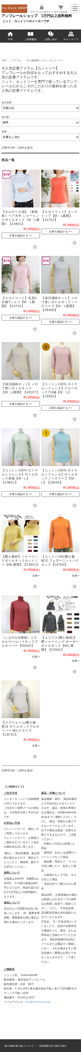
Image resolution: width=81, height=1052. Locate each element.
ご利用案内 (30, 39)
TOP (10, 39)
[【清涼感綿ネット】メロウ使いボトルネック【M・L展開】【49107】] (21, 361)
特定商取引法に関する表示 (52, 1046)
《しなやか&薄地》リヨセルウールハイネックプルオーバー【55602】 (20, 641)
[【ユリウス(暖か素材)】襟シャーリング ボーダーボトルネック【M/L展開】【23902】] (60, 614)
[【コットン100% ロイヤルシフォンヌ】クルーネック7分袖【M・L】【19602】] (60, 361)
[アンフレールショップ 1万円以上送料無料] (14, 12)
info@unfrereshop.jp (37, 1002)
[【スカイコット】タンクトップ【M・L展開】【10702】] (60, 188)
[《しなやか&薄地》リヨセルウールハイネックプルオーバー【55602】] (21, 614)
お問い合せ (51, 39)
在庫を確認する (18, 235)
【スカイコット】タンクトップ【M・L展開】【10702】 (59, 216)
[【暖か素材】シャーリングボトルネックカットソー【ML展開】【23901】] (21, 533)
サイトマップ (70, 39)
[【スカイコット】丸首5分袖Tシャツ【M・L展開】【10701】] (21, 275)
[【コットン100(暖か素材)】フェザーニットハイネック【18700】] (60, 533)
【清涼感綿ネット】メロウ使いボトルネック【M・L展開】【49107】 (20, 388)
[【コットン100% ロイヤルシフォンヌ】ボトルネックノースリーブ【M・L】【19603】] (60, 447)
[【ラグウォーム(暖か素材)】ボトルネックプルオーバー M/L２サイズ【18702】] (21, 699)
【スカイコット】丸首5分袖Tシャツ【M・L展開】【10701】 (19, 302)
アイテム (16, 60)
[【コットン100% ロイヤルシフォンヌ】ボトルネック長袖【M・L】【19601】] (21, 447)
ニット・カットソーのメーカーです (26, 21)
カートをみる (60, 11)
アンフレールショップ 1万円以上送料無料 (37, 16)
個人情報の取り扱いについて (19, 1046)
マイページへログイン (41, 11)
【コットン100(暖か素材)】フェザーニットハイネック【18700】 (60, 560)
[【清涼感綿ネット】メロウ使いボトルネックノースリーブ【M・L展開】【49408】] (60, 275)
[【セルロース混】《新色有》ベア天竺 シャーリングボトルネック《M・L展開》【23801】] (21, 188)
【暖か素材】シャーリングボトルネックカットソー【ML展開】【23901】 (20, 560)
